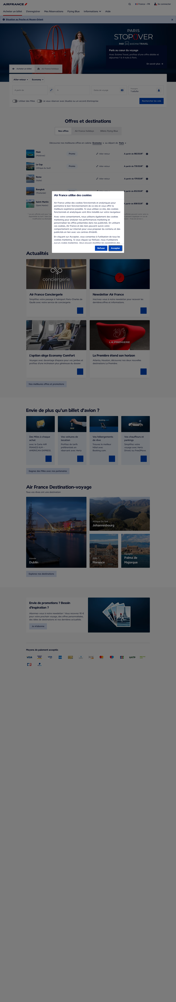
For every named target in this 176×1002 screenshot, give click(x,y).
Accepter (115, 248)
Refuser (101, 248)
